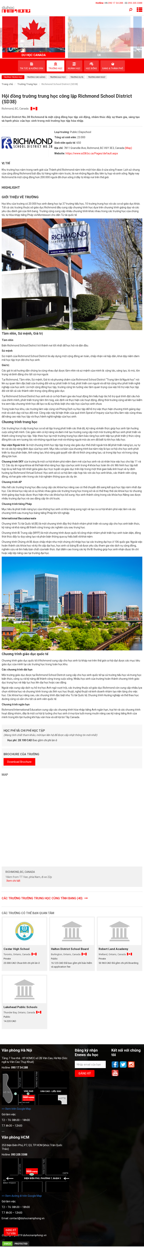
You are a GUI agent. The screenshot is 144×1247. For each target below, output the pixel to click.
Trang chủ (7, 84)
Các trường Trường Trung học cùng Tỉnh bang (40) (42, 898)
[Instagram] (131, 1067)
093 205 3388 (135, 3)
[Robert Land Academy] (119, 931)
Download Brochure (19, 762)
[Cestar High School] (24, 931)
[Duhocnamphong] (16, 9)
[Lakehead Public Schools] (24, 989)
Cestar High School (16, 949)
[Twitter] (123, 1067)
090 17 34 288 (115, 3)
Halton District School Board (70, 949)
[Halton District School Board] (72, 931)
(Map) (128, 147)
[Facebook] (115, 1067)
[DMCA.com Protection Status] (16, 1245)
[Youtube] (115, 1075)
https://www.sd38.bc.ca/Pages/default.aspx (92, 153)
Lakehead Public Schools (20, 1007)
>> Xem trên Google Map (16, 1108)
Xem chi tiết (13, 880)
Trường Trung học (27, 84)
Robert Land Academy (113, 949)
